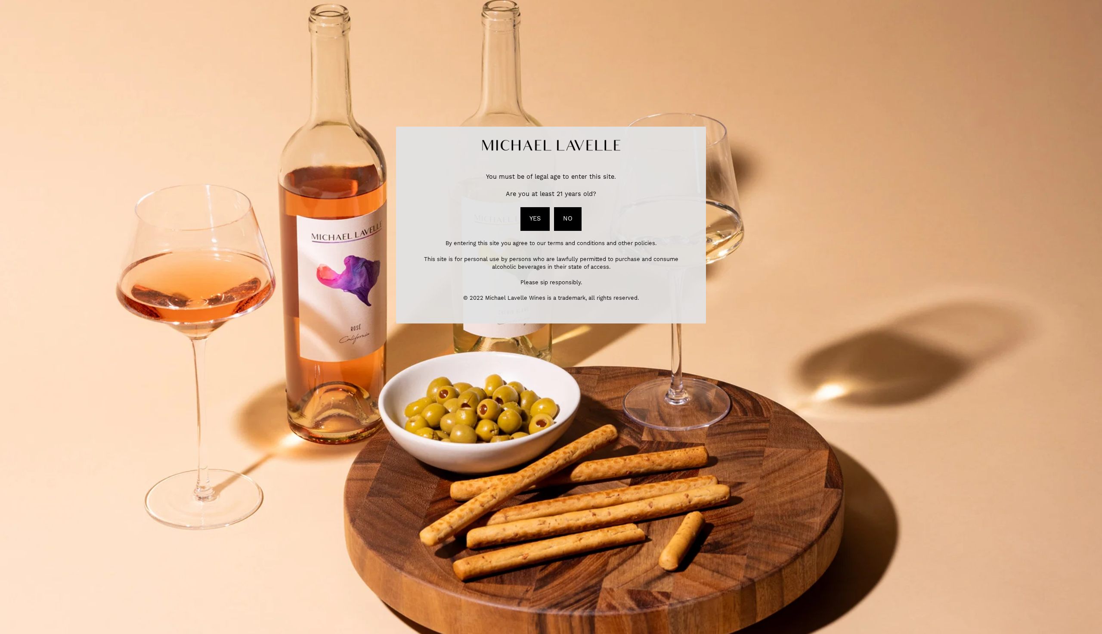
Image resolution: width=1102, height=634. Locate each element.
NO (568, 219)
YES (535, 219)
